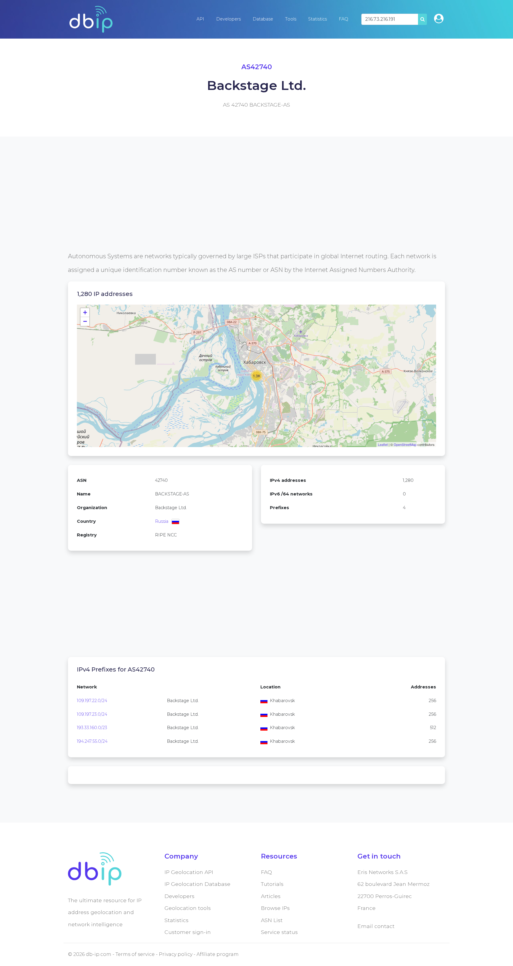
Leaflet (383, 444)
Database (263, 19)
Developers (228, 19)
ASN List (272, 920)
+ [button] (85, 312)
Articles (271, 896)
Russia (161, 521)
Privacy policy (175, 954)
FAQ (343, 19)
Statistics (317, 19)
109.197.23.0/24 (92, 714)
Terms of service (135, 954)
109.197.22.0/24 (92, 700)
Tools (290, 19)
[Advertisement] (246, 207)
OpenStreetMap (405, 444)
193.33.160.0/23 (92, 727)
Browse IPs (275, 908)
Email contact (376, 926)
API (200, 19)
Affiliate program (218, 954)
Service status (279, 932)
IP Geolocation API (188, 872)
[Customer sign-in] (439, 18)
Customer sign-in (187, 932)
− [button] (85, 321)
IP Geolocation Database (197, 884)
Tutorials (272, 884)
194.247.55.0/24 (92, 741)
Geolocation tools (187, 908)
